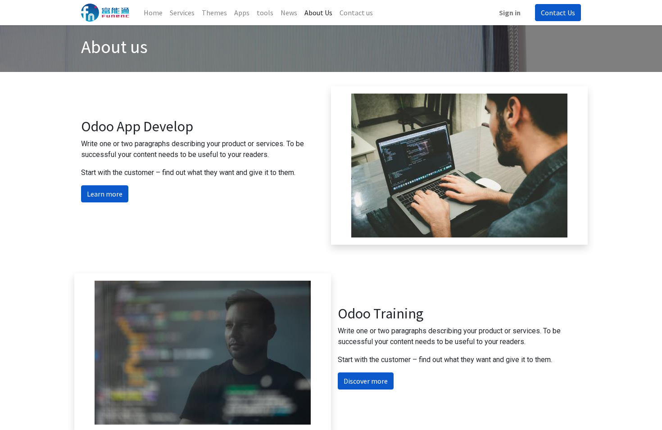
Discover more (366, 380)
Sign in (510, 12)
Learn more (104, 193)
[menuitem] (153, 13)
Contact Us (558, 12)
